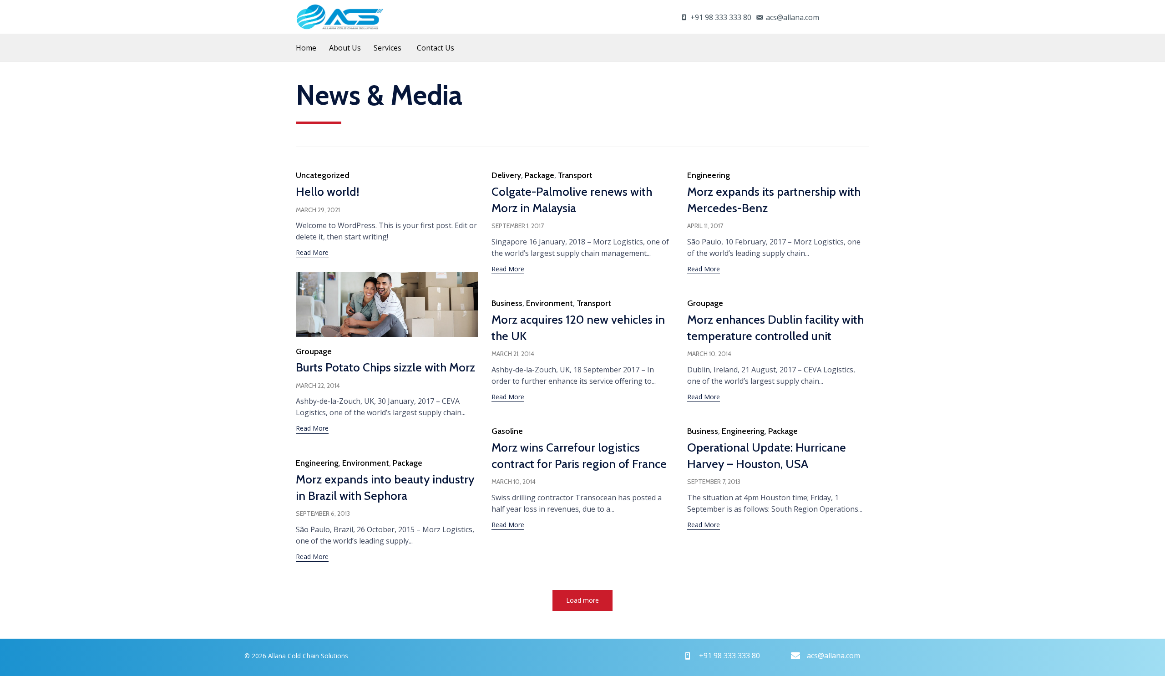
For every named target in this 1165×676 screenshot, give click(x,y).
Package (539, 175)
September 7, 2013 (713, 482)
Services (387, 48)
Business (506, 303)
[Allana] (340, 17)
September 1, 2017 (517, 226)
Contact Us (435, 48)
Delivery (506, 175)
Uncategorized (323, 175)
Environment (549, 303)
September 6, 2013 (323, 513)
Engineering (708, 175)
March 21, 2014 (512, 354)
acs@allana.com (792, 17)
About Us (345, 48)
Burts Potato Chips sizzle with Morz (385, 367)
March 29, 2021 (318, 210)
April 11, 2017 (705, 226)
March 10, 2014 (709, 354)
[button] (312, 253)
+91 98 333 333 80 (720, 17)
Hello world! (328, 191)
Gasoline (507, 431)
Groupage (314, 351)
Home (306, 48)
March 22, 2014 (318, 385)
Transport (575, 175)
